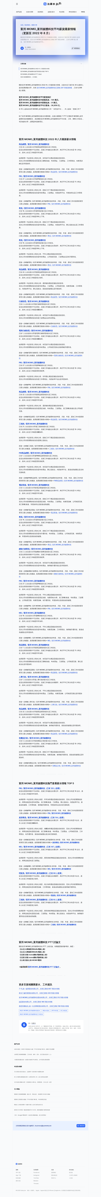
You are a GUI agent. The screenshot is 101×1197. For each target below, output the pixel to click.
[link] (48, 1049)
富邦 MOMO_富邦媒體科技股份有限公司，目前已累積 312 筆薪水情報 (43, 997)
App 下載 (18, 1175)
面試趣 (71, 1172)
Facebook (36, 1172)
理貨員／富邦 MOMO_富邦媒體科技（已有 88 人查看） (41, 873)
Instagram (36, 1175)
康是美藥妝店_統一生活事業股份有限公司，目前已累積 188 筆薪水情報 (44, 1006)
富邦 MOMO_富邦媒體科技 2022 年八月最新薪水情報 (35, 68)
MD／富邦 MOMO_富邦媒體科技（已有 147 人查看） (40, 847)
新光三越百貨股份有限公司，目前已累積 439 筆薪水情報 (39, 993)
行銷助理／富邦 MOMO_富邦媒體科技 (34, 301)
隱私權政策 (54, 1175)
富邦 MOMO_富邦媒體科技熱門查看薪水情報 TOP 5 (35, 71)
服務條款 (53, 1172)
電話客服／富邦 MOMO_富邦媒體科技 (34, 485)
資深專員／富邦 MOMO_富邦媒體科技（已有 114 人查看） (42, 817)
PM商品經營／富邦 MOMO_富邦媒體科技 (35, 453)
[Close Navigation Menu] (17, 4)
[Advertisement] (50, 1144)
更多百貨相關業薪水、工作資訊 (29, 77)
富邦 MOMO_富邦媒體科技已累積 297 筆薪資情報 (54, 88)
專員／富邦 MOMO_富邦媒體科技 (32, 208)
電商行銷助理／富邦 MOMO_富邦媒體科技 (36, 331)
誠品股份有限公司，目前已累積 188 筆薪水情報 (35, 1002)
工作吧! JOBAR (73, 1175)
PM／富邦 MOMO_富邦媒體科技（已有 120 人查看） (40, 788)
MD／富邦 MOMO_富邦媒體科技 (32, 613)
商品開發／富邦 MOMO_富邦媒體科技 (34, 645)
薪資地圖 (18, 1178)
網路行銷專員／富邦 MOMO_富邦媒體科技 (36, 549)
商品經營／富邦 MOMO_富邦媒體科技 (34, 144)
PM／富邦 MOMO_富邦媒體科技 (32, 176)
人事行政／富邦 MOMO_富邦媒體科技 (34, 677)
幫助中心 (53, 1178)
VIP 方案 (18, 1172)
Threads (36, 1183)
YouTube (36, 1178)
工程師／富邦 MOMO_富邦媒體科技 (33, 424)
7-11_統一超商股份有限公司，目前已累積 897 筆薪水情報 (39, 989)
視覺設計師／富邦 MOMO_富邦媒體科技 (35, 738)
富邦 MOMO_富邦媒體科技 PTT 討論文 (31, 74)
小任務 (71, 1178)
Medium (36, 1181)
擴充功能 (18, 1181)
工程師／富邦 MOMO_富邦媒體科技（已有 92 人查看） (41, 900)
